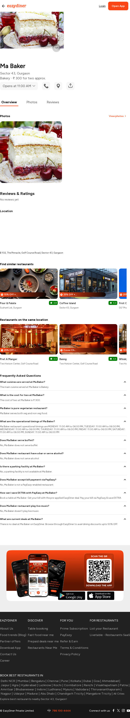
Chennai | (53, 681)
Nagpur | (7, 693)
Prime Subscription (74, 628)
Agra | (16, 685)
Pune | (65, 681)
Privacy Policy (70, 654)
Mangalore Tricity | (99, 693)
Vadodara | (82, 689)
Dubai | (88, 681)
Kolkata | (76, 681)
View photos (116, 116)
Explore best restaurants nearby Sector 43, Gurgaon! (33, 699)
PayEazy (66, 635)
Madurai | (33, 693)
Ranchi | (89, 685)
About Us (6, 628)
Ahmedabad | (111, 681)
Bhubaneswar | (26, 689)
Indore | (42, 689)
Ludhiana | (55, 689)
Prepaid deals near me (43, 641)
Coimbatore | (73, 685)
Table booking (38, 628)
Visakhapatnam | (107, 685)
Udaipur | (20, 693)
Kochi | (58, 685)
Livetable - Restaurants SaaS (110, 635)
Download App (10, 648)
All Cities (119, 693)
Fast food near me (41, 635)
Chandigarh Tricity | (71, 693)
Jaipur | (6, 685)
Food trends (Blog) (13, 635)
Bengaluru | (38, 681)
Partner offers (10, 641)
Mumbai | (23, 681)
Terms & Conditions (74, 648)
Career (5, 660)
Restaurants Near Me (42, 648)
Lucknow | (46, 685)
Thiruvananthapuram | (106, 689)
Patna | (124, 685)
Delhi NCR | (9, 681)
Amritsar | (8, 689)
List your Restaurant (104, 628)
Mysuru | (68, 689)
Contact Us (8, 654)
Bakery (5, 78)
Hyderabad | (29, 685)
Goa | (97, 681)
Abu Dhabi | (48, 693)
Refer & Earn (69, 641)
